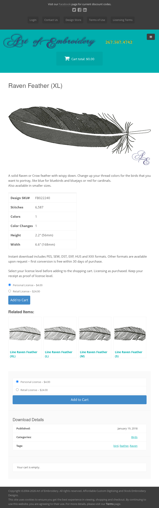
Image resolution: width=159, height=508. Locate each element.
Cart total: (82, 59)
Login (33, 20)
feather (124, 446)
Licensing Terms (122, 20)
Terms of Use (97, 20)
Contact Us (51, 20)
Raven (133, 446)
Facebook (65, 4)
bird (115, 446)
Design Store (73, 20)
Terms (110, 504)
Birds (134, 437)
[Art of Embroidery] (79, 44)
